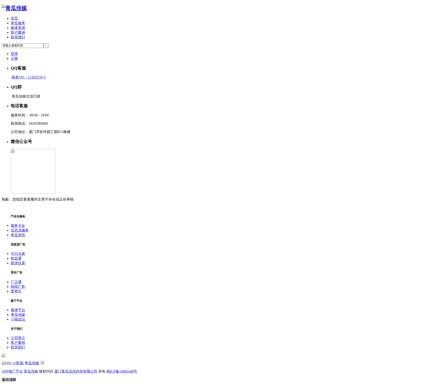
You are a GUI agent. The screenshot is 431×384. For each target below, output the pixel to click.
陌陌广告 (18, 286)
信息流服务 (20, 230)
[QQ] (6, 363)
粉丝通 (16, 258)
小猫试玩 (18, 319)
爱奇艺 (16, 291)
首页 (14, 18)
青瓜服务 (18, 23)
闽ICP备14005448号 (121, 371)
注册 (14, 58)
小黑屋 (17, 363)
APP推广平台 (12, 371)
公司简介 (18, 338)
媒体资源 (18, 28)
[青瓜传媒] (14, 8)
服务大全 (18, 225)
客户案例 (18, 32)
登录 (14, 54)
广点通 (16, 282)
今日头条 (18, 253)
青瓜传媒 (18, 314)
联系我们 (18, 37)
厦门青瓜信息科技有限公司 (75, 371)
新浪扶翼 (18, 263)
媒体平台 (18, 310)
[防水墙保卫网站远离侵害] (42, 363)
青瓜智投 (18, 235)
